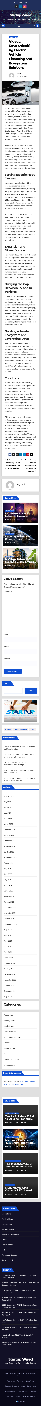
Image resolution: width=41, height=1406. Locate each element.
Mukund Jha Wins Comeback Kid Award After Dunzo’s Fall (18, 1190)
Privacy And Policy (22, 1391)
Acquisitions (8, 1015)
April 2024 (8, 952)
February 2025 (9, 896)
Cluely (32, 729)
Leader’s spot (30, 1381)
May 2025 (7, 880)
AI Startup (8, 729)
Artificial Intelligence (21, 729)
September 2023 (10, 991)
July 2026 (7, 802)
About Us (33, 1391)
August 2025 (8, 863)
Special (7, 1043)
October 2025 (9, 852)
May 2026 (7, 813)
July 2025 (7, 869)
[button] (34, 26)
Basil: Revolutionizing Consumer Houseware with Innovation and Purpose (28, 465)
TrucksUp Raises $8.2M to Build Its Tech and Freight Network (19, 1119)
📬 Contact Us (20, 1401)
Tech (5, 1054)
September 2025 (10, 857)
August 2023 (8, 997)
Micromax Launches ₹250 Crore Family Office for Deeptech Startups (20, 1143)
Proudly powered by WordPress (14, 1373)
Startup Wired (20, 15)
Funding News (14, 37)
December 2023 (10, 974)
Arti (20, 74)
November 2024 (10, 913)
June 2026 (8, 807)
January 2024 (9, 969)
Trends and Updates (11, 1059)
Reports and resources (12, 1037)
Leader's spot (9, 1026)
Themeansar (20, 1376)
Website (7, 659)
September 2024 (10, 924)
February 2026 (9, 830)
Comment (8, 592)
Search (6, 683)
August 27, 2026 (13, 1122)
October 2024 (9, 919)
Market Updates (10, 1032)
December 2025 (10, 841)
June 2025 (8, 874)
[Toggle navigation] (19, 25)
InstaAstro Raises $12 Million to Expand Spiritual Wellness (18, 516)
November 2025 (10, 846)
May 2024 (7, 946)
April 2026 (8, 818)
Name (6, 635)
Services (18, 1396)
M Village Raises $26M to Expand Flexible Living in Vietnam (20, 562)
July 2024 (7, 935)
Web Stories (10, 1396)
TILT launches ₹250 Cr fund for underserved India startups (18, 1166)
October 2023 (9, 985)
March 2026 (8, 824)
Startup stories (9, 1048)
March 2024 (8, 958)
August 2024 (8, 930)
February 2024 (9, 963)
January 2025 (9, 902)
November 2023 (10, 980)
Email (6, 647)
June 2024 (8, 941)
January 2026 (9, 835)
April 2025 (8, 885)
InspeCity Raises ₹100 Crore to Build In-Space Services (19, 539)
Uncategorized (9, 1065)
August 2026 (8, 796)
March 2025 (8, 891)
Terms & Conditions (29, 1396)
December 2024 (10, 907)
